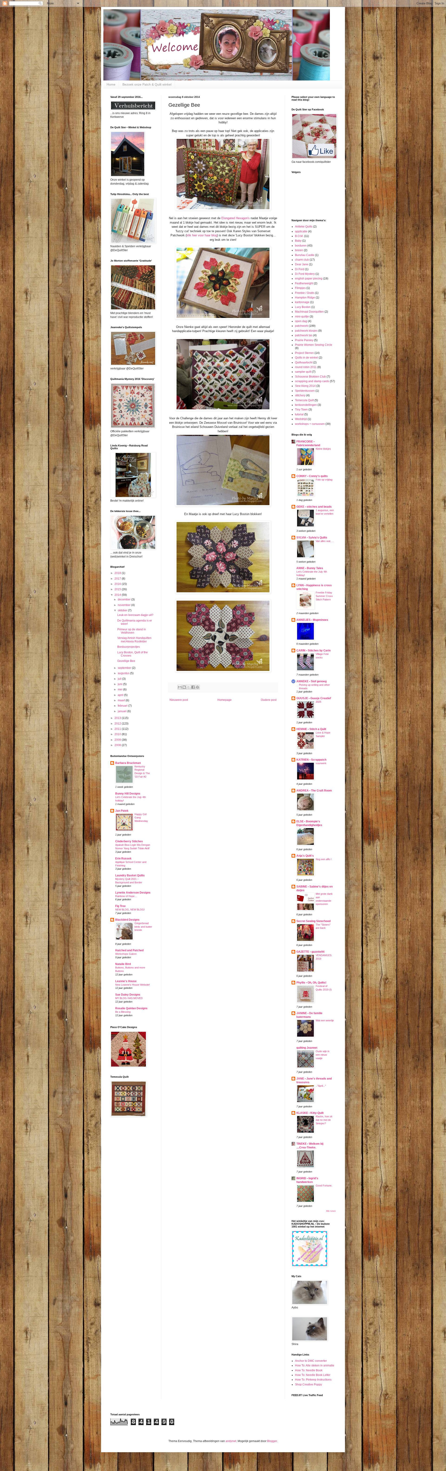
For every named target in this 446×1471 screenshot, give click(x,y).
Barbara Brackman (128, 763)
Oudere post (268, 700)
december (124, 599)
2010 (118, 734)
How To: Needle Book (308, 1370)
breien (299, 250)
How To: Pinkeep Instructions (313, 1379)
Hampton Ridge (305, 297)
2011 (118, 729)
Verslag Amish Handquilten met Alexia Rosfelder (134, 639)
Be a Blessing (123, 1011)
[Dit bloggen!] (184, 687)
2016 (118, 584)
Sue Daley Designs (127, 994)
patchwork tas (303, 335)
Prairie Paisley (304, 340)
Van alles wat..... (325, 541)
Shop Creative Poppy (308, 1384)
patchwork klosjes (306, 330)
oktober (123, 610)
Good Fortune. (324, 1185)
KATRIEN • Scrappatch (311, 759)
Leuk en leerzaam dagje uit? (135, 615)
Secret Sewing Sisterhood (313, 921)
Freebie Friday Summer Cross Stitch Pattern (324, 596)
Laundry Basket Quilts (130, 875)
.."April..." (321, 1085)
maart (122, 700)
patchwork (301, 325)
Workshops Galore (126, 953)
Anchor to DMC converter (311, 1360)
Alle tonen (331, 1211)
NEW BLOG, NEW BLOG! (130, 909)
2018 (118, 573)
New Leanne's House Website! (132, 984)
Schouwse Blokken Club (310, 376)
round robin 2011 (306, 367)
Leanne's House (126, 981)
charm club (302, 259)
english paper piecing (308, 278)
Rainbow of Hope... (126, 896)
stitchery (300, 395)
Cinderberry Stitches (129, 841)
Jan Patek (121, 810)
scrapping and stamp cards (312, 381)
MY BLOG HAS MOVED (129, 998)
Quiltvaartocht (303, 362)
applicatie (301, 231)
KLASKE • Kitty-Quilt (310, 1113)
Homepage (224, 700)
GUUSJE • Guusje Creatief (313, 698)
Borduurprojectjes (128, 646)
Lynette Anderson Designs (133, 892)
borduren (301, 245)
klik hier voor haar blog (202, 235)
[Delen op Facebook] (193, 687)
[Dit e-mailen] (179, 687)
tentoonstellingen (306, 405)
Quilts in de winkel (306, 357)
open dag (301, 321)
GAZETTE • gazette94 (310, 951)
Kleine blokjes (323, 448)
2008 (118, 745)
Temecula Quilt (304, 400)
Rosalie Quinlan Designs (131, 1008)
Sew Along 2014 (305, 386)
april (121, 695)
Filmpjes (300, 288)
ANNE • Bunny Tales (309, 568)
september (125, 668)
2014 (118, 594)
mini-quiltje (302, 316)
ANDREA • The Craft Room (314, 790)
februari (123, 705)
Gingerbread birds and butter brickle (143, 927)
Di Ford (299, 269)
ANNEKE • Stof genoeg (311, 681)
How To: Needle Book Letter (312, 1375)
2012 (118, 723)
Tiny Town (301, 409)
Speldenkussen (305, 390)
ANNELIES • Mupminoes (312, 620)
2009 (118, 739)
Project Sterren (304, 353)
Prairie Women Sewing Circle (313, 344)
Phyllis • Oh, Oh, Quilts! (311, 982)
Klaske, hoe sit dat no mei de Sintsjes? (324, 1120)
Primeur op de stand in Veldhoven (131, 631)
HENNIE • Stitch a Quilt (311, 729)
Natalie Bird (123, 964)
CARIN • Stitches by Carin (313, 650)
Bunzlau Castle (304, 255)
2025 (318, 701)
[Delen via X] (188, 687)
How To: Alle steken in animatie (314, 1365)
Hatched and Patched (129, 950)
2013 (118, 718)
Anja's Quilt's (305, 855)
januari (122, 711)
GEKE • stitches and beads (314, 506)
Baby (298, 240)
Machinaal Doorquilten (309, 311)
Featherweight (304, 283)
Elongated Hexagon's (235, 218)
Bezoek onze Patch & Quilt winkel (146, 84)
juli (120, 678)
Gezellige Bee (126, 661)
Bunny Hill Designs (127, 793)
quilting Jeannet (306, 1047)
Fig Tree (120, 906)
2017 (118, 578)
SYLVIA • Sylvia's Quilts (311, 537)
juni (120, 684)
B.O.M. (299, 236)
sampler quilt (303, 371)
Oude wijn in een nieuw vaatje (322, 1055)
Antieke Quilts (303, 226)
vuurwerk (321, 763)
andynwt (231, 1441)
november (124, 605)
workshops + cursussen (310, 424)
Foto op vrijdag (324, 479)
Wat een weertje (325, 1020)
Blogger (272, 1441)
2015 (118, 589)
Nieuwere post (179, 700)
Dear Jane (301, 264)
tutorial (299, 414)
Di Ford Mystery (305, 274)
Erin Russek (123, 858)
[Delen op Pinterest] (197, 687)
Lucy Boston (303, 307)
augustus (124, 673)
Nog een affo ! (323, 859)
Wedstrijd (301, 419)
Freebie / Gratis (304, 293)
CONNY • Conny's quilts (312, 476)
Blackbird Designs (127, 919)
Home (111, 84)
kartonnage (302, 302)
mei (120, 689)
